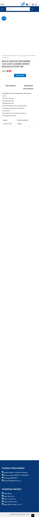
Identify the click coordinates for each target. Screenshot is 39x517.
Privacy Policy (12, 502)
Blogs (9, 494)
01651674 (17, 475)
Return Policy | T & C (14, 504)
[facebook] (33, 5)
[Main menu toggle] (2, 9)
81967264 (14, 478)
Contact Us (11, 499)
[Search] (32, 9)
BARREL (20, 124)
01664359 (24, 475)
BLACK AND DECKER (23, 120)
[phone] (27, 5)
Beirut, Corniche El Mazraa (18, 472)
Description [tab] (11, 86)
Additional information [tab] (28, 87)
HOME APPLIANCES (11, 55)
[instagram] (36, 5)
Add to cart (20, 75)
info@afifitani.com (14, 481)
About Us (10, 496)
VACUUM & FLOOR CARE (23, 55)
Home (3, 55)
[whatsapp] (30, 5)
